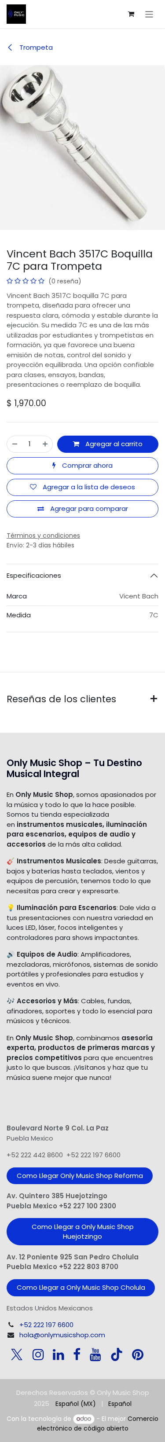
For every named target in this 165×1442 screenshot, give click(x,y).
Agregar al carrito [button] (113, 443)
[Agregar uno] (45, 444)
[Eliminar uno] (14, 444)
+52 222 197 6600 (46, 1324)
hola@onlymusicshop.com (62, 1334)
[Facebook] (77, 1354)
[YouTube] (95, 1354)
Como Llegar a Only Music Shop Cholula (81, 1287)
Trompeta (35, 47)
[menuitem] (75, 1404)
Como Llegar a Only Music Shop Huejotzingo (83, 1231)
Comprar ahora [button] (86, 465)
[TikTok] (116, 1354)
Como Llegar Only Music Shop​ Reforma (80, 1175)
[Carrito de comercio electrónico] (131, 14)
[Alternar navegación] (149, 13)
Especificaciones (34, 575)
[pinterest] (138, 1354)
